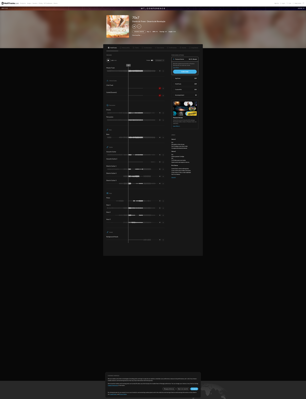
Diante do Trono (139, 21)
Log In (283, 3)
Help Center (298, 3)
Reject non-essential (183, 389)
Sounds (35, 3)
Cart (290, 3)
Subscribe (185, 71)
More (55, 3)
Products (22, 3)
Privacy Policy (123, 394)
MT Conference (48, 3)
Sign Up (276, 3)
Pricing (40, 3)
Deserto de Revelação (156, 21)
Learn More (176, 67)
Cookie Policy (113, 394)
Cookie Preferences (113, 385)
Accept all (194, 389)
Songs (28, 3)
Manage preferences (169, 389)
